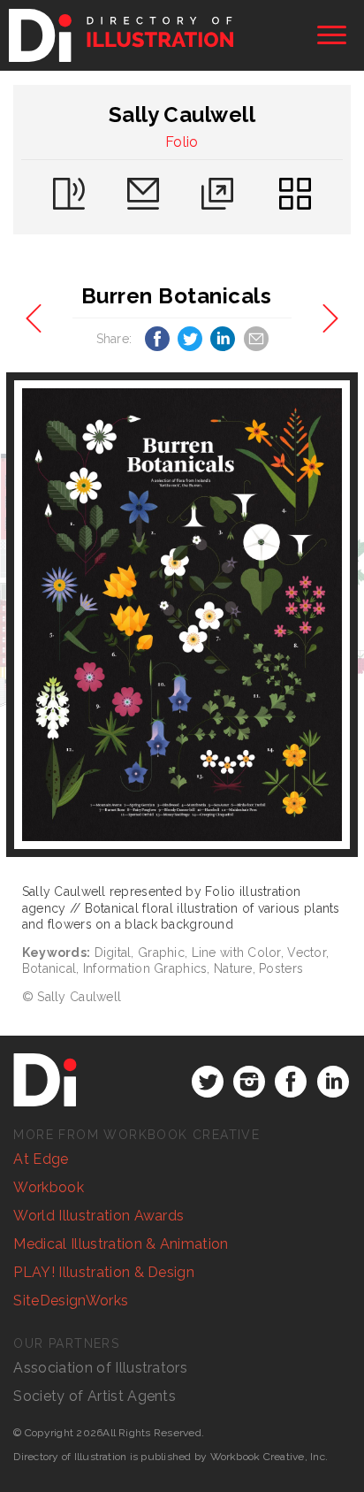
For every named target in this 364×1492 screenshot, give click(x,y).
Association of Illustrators (100, 1367)
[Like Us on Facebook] (291, 1082)
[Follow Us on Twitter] (208, 1082)
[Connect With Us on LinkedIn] (333, 1082)
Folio (182, 142)
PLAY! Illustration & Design (103, 1272)
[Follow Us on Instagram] (249, 1082)
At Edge (40, 1159)
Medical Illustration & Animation (120, 1244)
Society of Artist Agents (94, 1396)
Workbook (48, 1187)
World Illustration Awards (98, 1215)
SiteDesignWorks (70, 1300)
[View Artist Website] (182, 614)
